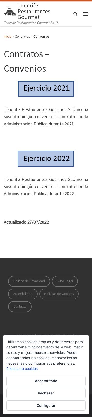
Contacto (20, 306)
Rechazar (46, 393)
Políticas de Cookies (59, 294)
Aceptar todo (46, 381)
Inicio (8, 36)
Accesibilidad (22, 294)
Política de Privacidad (29, 281)
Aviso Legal (65, 281)
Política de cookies (22, 368)
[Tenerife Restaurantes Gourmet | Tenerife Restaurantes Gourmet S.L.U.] (10, 10)
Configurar (46, 405)
